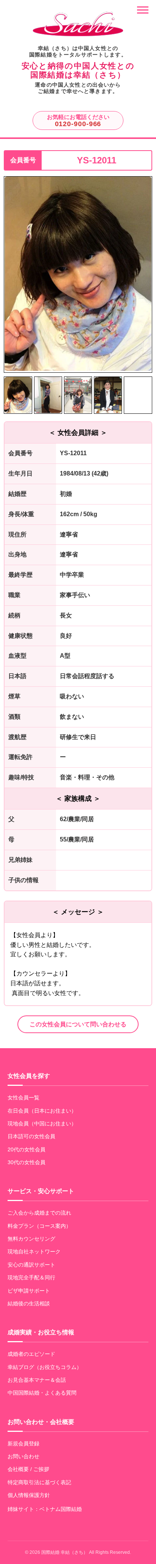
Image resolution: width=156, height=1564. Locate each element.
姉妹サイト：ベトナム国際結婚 (45, 1509)
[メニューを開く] (142, 10)
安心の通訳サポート (31, 1265)
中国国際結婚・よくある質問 (42, 1393)
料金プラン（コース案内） (39, 1226)
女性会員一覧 (23, 1097)
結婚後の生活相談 (29, 1303)
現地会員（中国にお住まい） (42, 1123)
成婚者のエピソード (31, 1354)
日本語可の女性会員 (31, 1136)
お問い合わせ (23, 1456)
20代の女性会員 (26, 1149)
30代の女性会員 (26, 1162)
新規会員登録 (23, 1444)
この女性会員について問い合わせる (78, 1024)
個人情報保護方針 (29, 1495)
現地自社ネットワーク (34, 1251)
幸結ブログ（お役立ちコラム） (45, 1367)
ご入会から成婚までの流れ (39, 1213)
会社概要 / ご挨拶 (28, 1469)
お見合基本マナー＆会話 (37, 1380)
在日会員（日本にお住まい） (42, 1111)
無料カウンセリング (31, 1239)
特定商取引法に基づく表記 (39, 1482)
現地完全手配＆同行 (31, 1277)
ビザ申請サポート (29, 1291)
